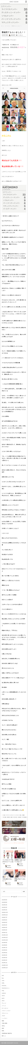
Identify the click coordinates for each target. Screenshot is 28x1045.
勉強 (3, 1020)
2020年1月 (4, 932)
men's (3, 995)
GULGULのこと (6, 988)
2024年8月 (4, 902)
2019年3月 (4, 957)
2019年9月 (4, 942)
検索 (24, 891)
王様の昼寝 (4, 1023)
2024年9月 (4, 899)
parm (3, 998)
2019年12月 (5, 935)
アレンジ (4, 1003)
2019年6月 (4, 950)
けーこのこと (20, 35)
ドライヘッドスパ (6, 1010)
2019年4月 (4, 955)
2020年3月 (4, 927)
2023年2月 (4, 909)
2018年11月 (5, 967)
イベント (4, 1005)
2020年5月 (4, 922)
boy (3, 978)
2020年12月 (5, 912)
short (3, 1000)
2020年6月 (4, 919)
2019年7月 (4, 947)
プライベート (5, 1013)
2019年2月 (4, 960)
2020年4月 (4, 925)
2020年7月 (4, 917)
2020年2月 (4, 930)
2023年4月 (4, 904)
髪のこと (4, 1035)
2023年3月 (4, 907)
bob (3, 975)
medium (4, 993)
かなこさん (6, 135)
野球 (3, 1030)
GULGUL (4, 985)
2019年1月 (4, 962)
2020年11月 (5, 914)
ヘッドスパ (4, 1018)
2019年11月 (5, 937)
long (3, 990)
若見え (3, 1025)
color (3, 980)
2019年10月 (5, 940)
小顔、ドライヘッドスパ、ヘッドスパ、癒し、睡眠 (13, 815)
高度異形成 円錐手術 (7, 1033)
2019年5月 (4, 952)
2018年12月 (5, 965)
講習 (3, 1028)
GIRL (3, 983)
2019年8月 (4, 945)
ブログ (3, 1015)
